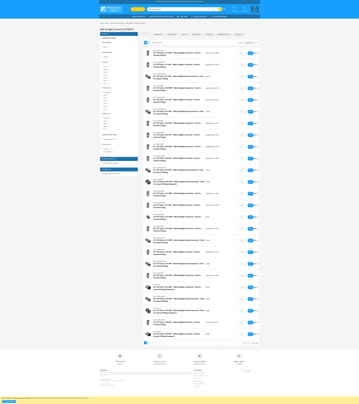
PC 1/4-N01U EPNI (158, 320)
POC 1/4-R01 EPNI (158, 296)
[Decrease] (238, 53)
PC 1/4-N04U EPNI (159, 203)
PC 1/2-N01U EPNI (158, 132)
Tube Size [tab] (183, 34)
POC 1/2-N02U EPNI (159, 109)
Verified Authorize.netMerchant (246, 371)
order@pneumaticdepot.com (107, 385)
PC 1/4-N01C (157, 331)
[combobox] (184, 9)
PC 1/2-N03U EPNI (158, 156)
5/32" (106, 69)
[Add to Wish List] (255, 53)
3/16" (106, 72)
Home (101, 23)
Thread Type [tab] (208, 34)
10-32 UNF (107, 92)
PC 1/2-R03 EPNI (158, 144)
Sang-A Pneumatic (110, 139)
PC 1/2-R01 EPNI (158, 121)
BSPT (106, 124)
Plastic (107, 57)
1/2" (106, 83)
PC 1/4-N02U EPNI (159, 250)
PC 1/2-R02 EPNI (158, 86)
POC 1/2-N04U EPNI (159, 74)
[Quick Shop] (148, 53)
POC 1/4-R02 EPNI (159, 238)
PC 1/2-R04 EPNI (158, 50)
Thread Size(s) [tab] (196, 34)
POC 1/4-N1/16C (158, 179)
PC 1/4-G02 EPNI (158, 214)
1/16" (106, 95)
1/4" (106, 75)
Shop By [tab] (105, 34)
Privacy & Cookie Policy (200, 376)
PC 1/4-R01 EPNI (158, 273)
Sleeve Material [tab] (171, 34)
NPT (106, 121)
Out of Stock (108, 152)
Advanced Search (198, 381)
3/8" (106, 81)
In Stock (107, 149)
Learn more (86, 398)
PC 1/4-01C (156, 285)
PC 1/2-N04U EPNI (159, 62)
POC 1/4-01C (157, 308)
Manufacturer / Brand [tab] (223, 34)
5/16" (106, 78)
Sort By (240, 43)
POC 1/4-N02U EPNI (159, 261)
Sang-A (107, 23)
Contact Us (197, 386)
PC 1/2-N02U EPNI (159, 97)
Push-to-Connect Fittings (117, 23)
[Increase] (245, 53)
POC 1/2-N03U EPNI (159, 168)
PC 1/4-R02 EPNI (158, 226)
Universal (107, 118)
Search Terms (197, 378)
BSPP (106, 127)
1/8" (106, 67)
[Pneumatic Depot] (111, 9)
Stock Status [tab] (238, 34)
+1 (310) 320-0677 (104, 384)
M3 (105, 109)
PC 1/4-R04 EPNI (158, 191)
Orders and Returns (199, 384)
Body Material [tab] (158, 34)
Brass (107, 47)
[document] (179, 400)
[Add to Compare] (257, 53)
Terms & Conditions (199, 373)
